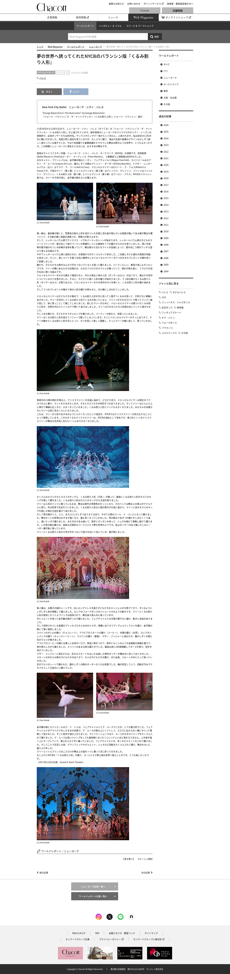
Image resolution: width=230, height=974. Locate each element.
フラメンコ (167, 327)
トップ (40, 46)
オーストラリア (171, 84)
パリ (166, 70)
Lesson (145, 10)
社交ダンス (167, 307)
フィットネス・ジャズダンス (176, 302)
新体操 (180, 307)
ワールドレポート (85, 25)
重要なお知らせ (116, 3)
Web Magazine (55, 46)
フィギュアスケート (171, 312)
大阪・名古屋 (170, 97)
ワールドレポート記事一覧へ (93, 896)
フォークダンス (169, 322)
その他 (167, 104)
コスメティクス (169, 332)
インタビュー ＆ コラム (110, 25)
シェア (76, 91)
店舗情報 (178, 10)
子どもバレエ (179, 292)
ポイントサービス (152, 3)
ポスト (49, 91)
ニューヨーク (95, 46)
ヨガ (164, 297)
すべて (167, 64)
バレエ (42, 78)
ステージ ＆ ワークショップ (139, 25)
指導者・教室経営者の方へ (180, 3)
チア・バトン (168, 317)
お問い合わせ (133, 3)
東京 (166, 90)
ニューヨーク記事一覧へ (93, 886)
